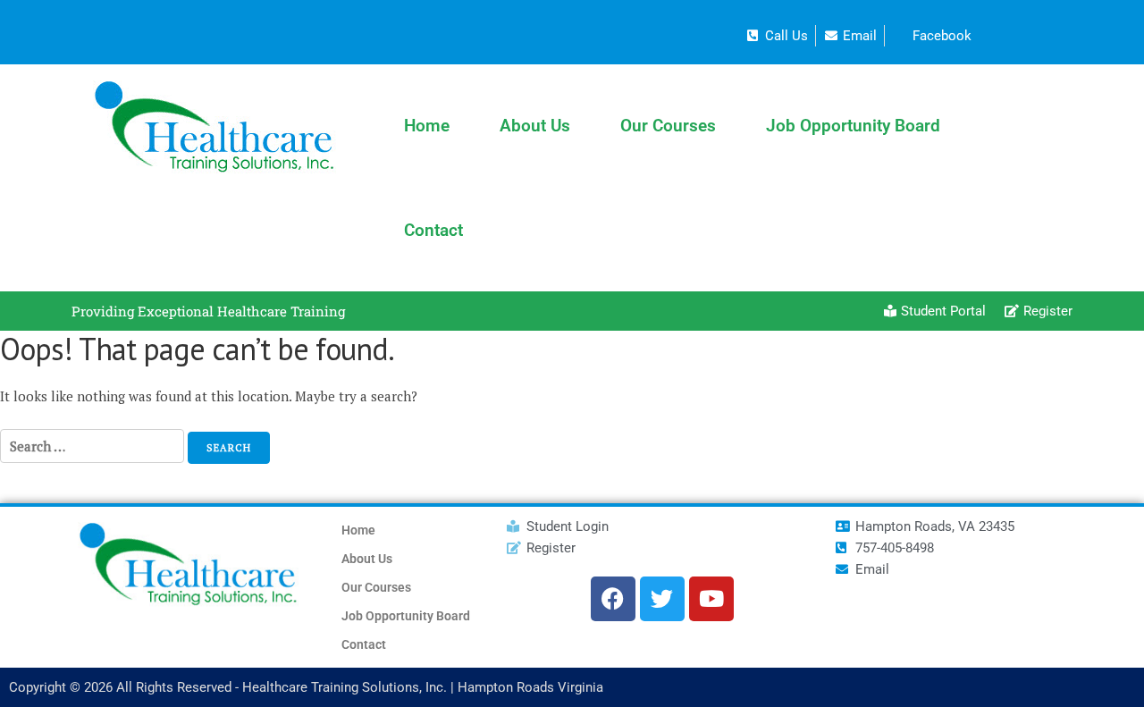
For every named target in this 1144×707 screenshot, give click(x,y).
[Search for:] (92, 452)
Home (427, 125)
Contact (433, 230)
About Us (535, 125)
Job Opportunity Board (853, 125)
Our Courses (668, 125)
